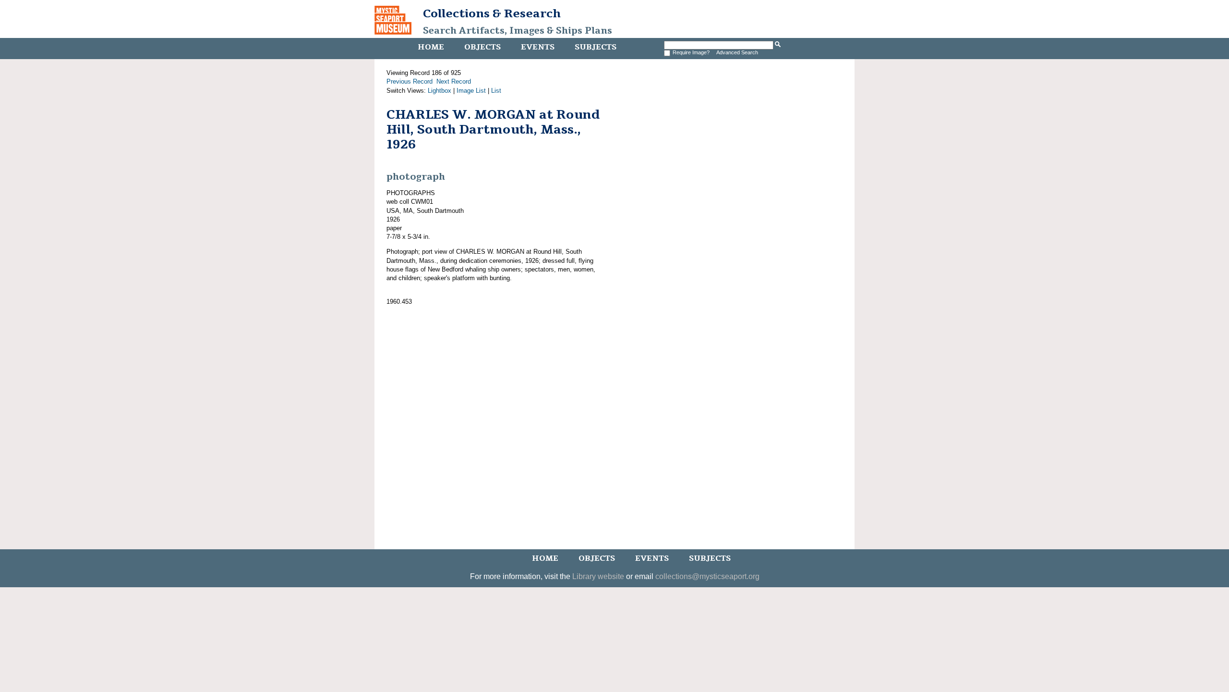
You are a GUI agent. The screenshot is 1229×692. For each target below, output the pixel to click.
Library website (598, 576)
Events (537, 47)
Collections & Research (492, 13)
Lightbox (439, 90)
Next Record (453, 81)
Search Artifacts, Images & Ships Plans (517, 31)
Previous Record (409, 81)
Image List (471, 90)
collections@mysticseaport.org (707, 576)
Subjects (595, 47)
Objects (482, 47)
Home (431, 47)
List (496, 90)
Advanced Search (737, 52)
